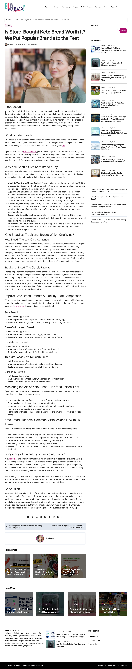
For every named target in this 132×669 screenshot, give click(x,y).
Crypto (75, 7)
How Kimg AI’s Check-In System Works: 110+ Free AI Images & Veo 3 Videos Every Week (113, 119)
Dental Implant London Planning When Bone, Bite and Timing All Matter (113, 77)
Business (55, 7)
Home (8, 20)
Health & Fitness (86, 7)
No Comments (32, 44)
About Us (114, 7)
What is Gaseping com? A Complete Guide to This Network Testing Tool (114, 133)
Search (94, 25)
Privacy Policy (95, 640)
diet (63, 145)
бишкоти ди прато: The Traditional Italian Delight (72, 572)
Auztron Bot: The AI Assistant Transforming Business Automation (112, 105)
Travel (106, 7)
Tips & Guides (45, 605)
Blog (46, 7)
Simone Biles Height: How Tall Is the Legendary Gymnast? (111, 612)
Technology (66, 7)
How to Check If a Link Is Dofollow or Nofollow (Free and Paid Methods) (113, 50)
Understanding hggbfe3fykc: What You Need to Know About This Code (113, 147)
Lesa (51, 538)
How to (11, 605)
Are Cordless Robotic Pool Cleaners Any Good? (49, 612)
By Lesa (10, 44)
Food (13, 20)
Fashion (98, 7)
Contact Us (94, 636)
